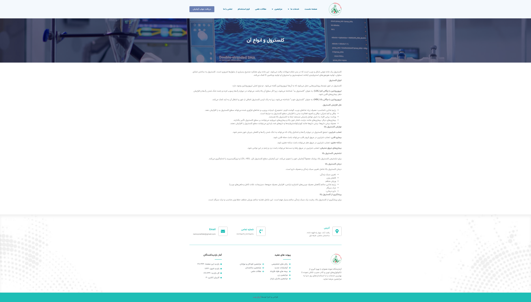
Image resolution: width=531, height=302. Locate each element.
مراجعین (278, 9)
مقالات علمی (260, 9)
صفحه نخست (311, 9)
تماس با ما (227, 9)
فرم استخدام (244, 9)
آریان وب (257, 297)
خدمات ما (295, 9)
